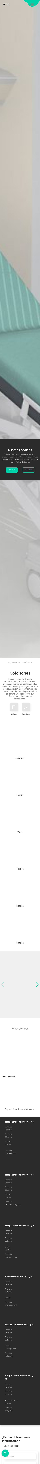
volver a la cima (20, 1020)
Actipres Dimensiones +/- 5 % (19, 1377)
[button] (37, 984)
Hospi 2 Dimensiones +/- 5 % (19, 1174)
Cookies (5, 862)
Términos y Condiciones (11, 865)
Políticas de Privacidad (11, 868)
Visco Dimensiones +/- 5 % (18, 1276)
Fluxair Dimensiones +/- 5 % (19, 1324)
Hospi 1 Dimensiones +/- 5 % (19, 1225)
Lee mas (28, 470)
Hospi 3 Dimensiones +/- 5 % (19, 1121)
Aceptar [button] (12, 470)
